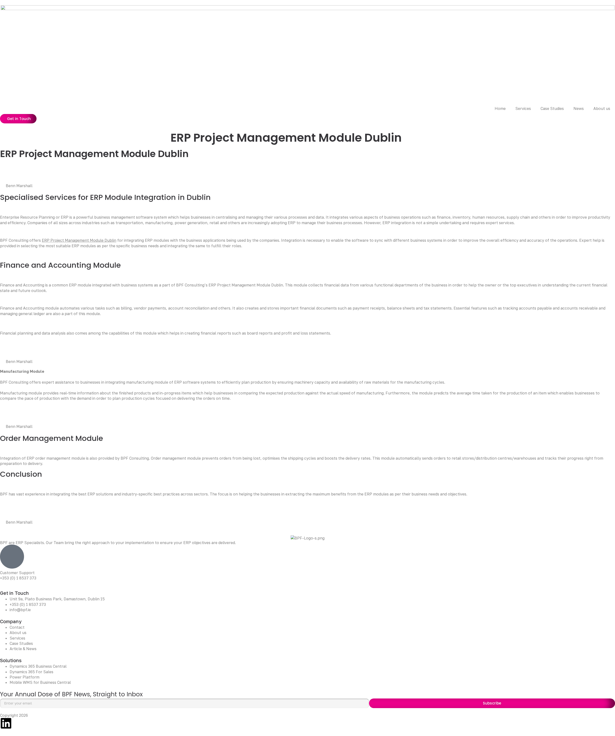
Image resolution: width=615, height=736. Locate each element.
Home (500, 108)
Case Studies (552, 108)
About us (601, 108)
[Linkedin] (6, 723)
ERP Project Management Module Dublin (79, 240)
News (578, 108)
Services (523, 108)
